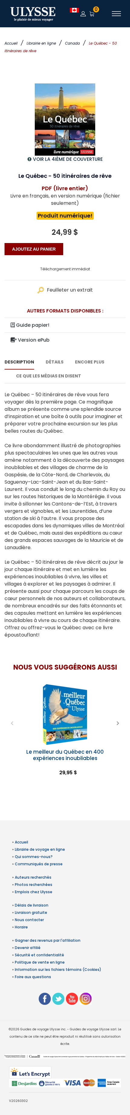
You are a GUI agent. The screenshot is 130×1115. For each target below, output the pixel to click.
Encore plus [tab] (89, 362)
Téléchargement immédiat (65, 269)
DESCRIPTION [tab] (19, 362)
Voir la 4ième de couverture (68, 159)
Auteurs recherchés (33, 877)
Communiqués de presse (39, 864)
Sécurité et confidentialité (39, 955)
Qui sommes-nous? (34, 856)
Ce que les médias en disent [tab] (48, 376)
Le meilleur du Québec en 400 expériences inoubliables (65, 755)
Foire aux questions (33, 976)
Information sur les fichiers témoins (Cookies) (58, 969)
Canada (72, 43)
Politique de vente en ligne (40, 962)
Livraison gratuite (31, 912)
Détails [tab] (54, 362)
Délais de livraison (31, 905)
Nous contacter (29, 919)
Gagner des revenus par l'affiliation (47, 940)
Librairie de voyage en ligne (40, 849)
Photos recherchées (33, 884)
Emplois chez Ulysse (33, 891)
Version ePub (33, 339)
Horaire (21, 927)
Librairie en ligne (41, 43)
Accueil (11, 43)
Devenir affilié (28, 947)
